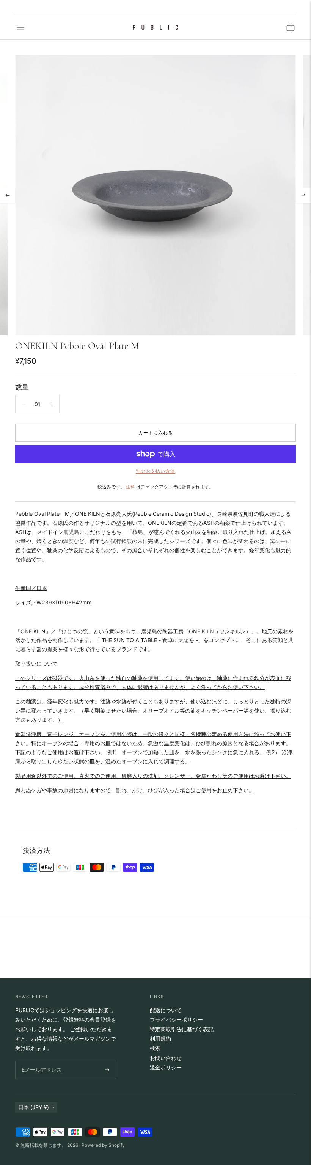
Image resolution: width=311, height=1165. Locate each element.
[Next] (303, 195)
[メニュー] (20, 27)
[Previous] (7, 195)
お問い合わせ (166, 1058)
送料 (130, 487)
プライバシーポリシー (176, 1019)
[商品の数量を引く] (23, 404)
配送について (166, 1010)
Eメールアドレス (40, 1061)
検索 (155, 1048)
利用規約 (160, 1038)
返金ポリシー (166, 1067)
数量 (22, 387)
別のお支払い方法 (155, 471)
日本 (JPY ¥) (33, 1107)
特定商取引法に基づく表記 (182, 1029)
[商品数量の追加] (51, 404)
